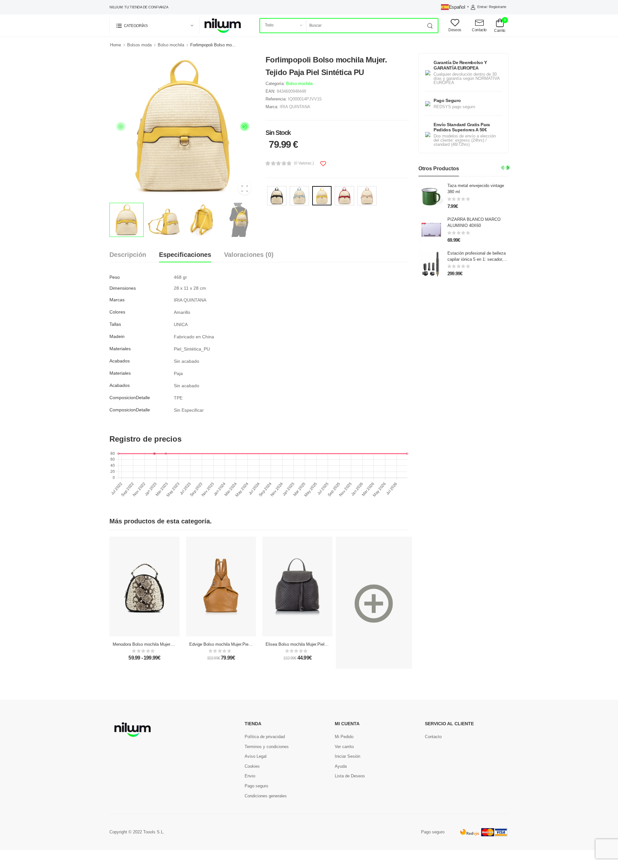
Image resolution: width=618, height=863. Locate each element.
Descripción (127, 254)
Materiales (120, 348)
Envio (250, 776)
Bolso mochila (171, 44)
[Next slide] (244, 126)
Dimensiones (122, 288)
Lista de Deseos (350, 776)
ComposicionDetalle (129, 397)
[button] (154, 25)
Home (115, 44)
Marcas (117, 299)
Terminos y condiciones (267, 746)
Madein (117, 336)
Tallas (115, 324)
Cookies (252, 766)
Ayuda (341, 766)
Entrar (482, 7)
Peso (114, 277)
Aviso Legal (256, 756)
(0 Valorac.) (304, 163)
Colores (117, 311)
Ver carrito (344, 746)
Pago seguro (256, 785)
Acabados (119, 360)
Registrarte (497, 7)
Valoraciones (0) (249, 254)
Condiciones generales (266, 795)
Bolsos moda (139, 44)
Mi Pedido (344, 736)
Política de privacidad (265, 736)
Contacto (433, 736)
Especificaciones (185, 254)
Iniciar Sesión (347, 756)
